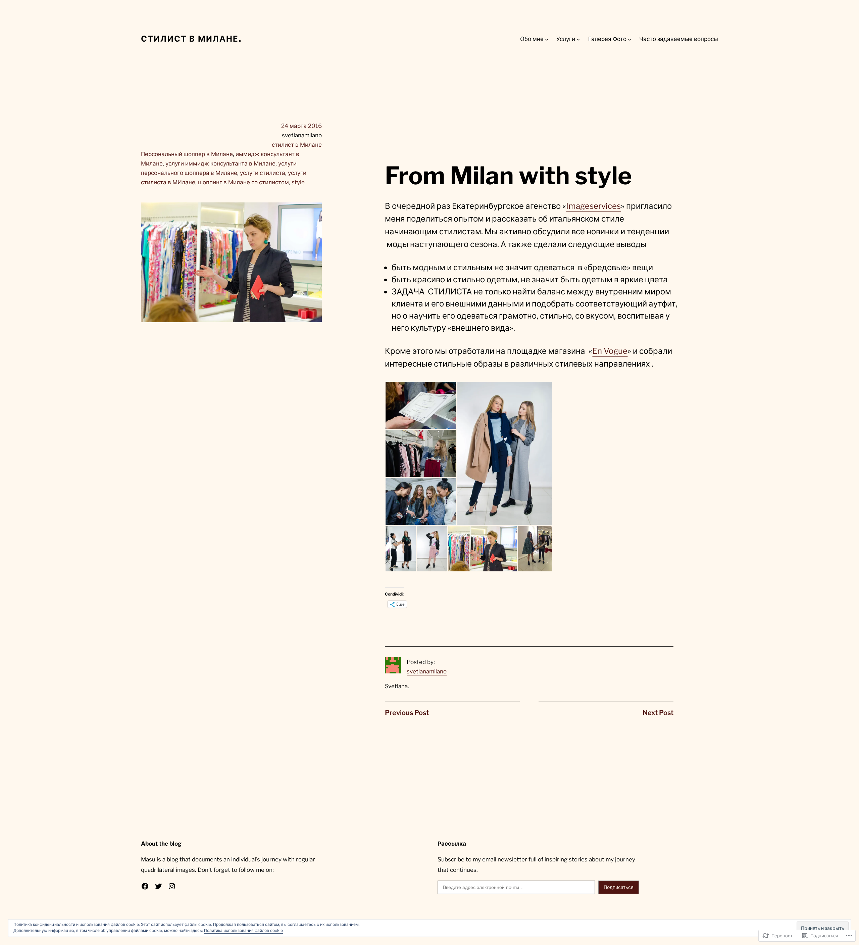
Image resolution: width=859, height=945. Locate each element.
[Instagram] (172, 886)
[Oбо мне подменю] (546, 39)
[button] (421, 405)
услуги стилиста (262, 173)
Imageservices (593, 206)
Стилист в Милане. (191, 39)
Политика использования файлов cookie (243, 930)
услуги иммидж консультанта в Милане (220, 163)
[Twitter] (158, 886)
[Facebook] (145, 886)
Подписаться (619, 887)
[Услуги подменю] (578, 39)
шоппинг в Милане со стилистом (243, 182)
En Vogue (609, 351)
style (298, 182)
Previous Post (407, 713)
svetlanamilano (427, 671)
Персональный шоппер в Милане (187, 154)
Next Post (658, 713)
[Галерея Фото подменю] (629, 39)
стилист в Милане (297, 144)
